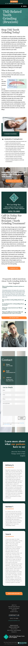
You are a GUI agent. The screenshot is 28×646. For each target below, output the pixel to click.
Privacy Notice (14, 625)
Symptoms (14, 610)
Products (14, 632)
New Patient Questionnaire (14, 630)
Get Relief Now (14, 317)
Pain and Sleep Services (14, 606)
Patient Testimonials (14, 608)
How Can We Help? (6, 403)
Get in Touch (14, 628)
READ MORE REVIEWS (14, 593)
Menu (25, 6)
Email (4, 394)
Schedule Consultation (11, 134)
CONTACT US (14, 268)
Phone (4, 399)
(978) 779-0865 (14, 211)
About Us (14, 605)
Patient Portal (14, 611)
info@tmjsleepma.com (14, 620)
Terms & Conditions (14, 627)
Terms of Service (7, 424)
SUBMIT (22, 418)
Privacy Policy (22, 423)
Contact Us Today (14, 181)
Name (4, 390)
